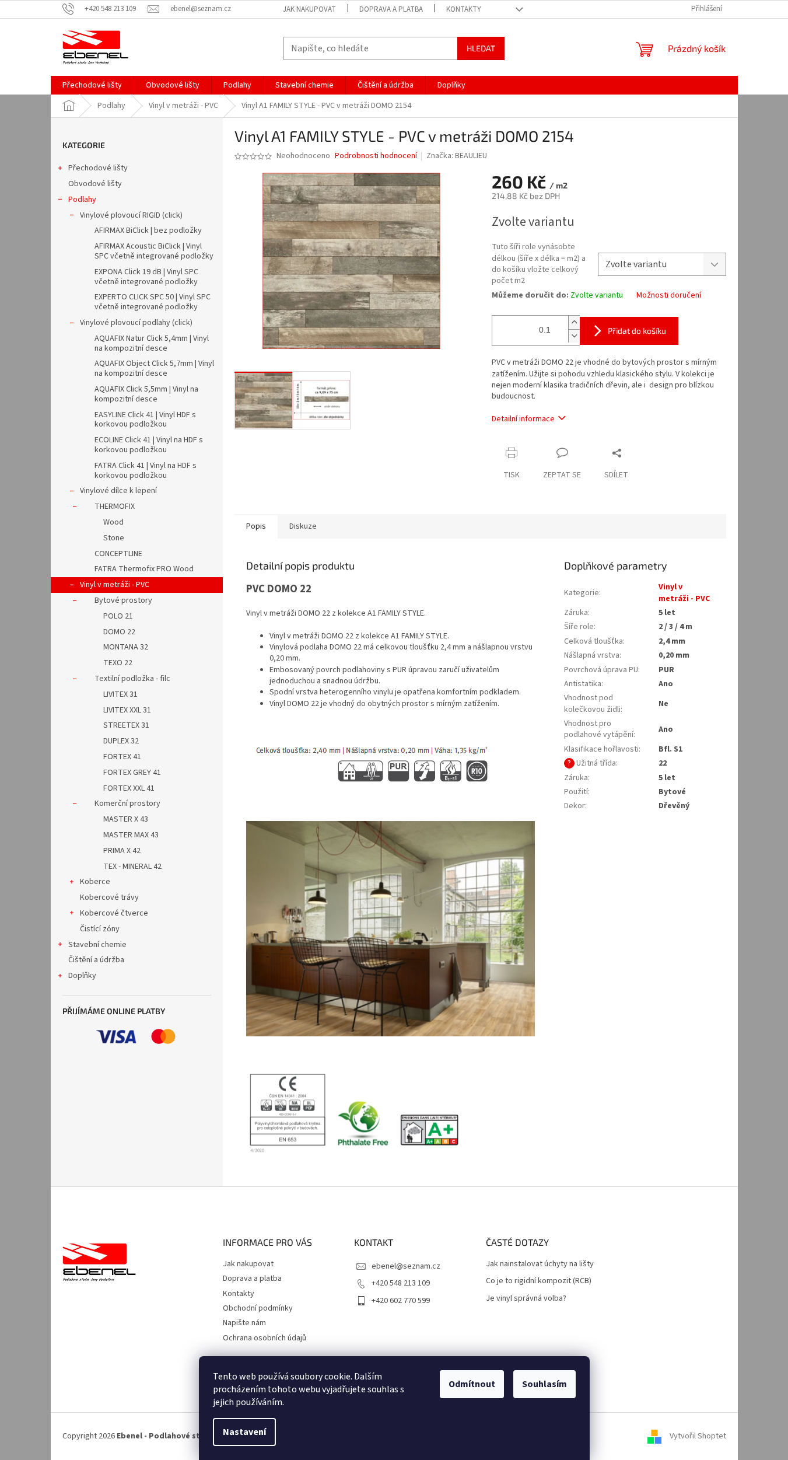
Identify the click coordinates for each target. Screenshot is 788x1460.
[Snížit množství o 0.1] (574, 336)
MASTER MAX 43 (131, 835)
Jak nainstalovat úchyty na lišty (540, 1264)
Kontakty (463, 9)
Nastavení (244, 1432)
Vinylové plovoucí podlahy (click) (136, 323)
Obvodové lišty (95, 184)
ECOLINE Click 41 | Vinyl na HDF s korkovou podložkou (148, 445)
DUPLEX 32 (121, 741)
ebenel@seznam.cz (406, 1266)
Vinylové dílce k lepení (118, 491)
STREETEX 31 (126, 725)
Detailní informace (523, 419)
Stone (113, 538)
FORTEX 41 (122, 757)
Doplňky (82, 976)
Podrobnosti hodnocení (376, 156)
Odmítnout (472, 1384)
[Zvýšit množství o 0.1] (574, 322)
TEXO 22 (117, 663)
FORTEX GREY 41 (132, 772)
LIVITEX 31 (120, 694)
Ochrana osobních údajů (264, 1338)
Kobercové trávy (109, 897)
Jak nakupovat (309, 9)
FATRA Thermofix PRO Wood (144, 569)
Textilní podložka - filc (132, 678)
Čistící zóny (100, 929)
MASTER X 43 (125, 819)
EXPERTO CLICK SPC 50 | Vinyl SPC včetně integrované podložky (152, 302)
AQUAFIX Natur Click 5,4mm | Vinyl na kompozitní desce (151, 343)
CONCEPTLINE (118, 554)
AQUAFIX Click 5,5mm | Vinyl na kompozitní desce (146, 394)
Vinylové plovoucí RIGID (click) (131, 215)
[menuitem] (92, 85)
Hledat (481, 48)
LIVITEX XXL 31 (127, 710)
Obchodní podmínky (258, 1308)
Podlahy (82, 199)
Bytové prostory (123, 600)
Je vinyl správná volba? (526, 1298)
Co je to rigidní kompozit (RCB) (538, 1281)
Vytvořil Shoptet (698, 1436)
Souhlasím (544, 1384)
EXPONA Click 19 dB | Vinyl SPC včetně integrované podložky (146, 277)
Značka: (456, 156)
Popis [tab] (256, 526)
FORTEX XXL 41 (129, 788)
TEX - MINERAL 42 (132, 866)
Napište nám (244, 1323)
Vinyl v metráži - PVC (114, 585)
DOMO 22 (119, 632)
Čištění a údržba (96, 960)
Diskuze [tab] (303, 526)
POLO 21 (118, 616)
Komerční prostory (127, 803)
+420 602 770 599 (401, 1301)
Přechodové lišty (98, 168)
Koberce (95, 882)
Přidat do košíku (637, 331)
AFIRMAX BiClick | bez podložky (148, 230)
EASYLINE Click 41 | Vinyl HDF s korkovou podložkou (145, 420)
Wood (113, 522)
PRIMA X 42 (122, 851)
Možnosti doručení (668, 295)
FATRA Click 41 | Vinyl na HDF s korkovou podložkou (145, 470)
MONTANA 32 (125, 647)
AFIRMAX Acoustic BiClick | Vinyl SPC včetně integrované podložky (153, 251)
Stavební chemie (97, 945)
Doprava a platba (391, 9)
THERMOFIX (114, 506)
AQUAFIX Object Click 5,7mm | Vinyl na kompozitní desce (154, 368)
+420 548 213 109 (401, 1283)
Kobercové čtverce (114, 913)
